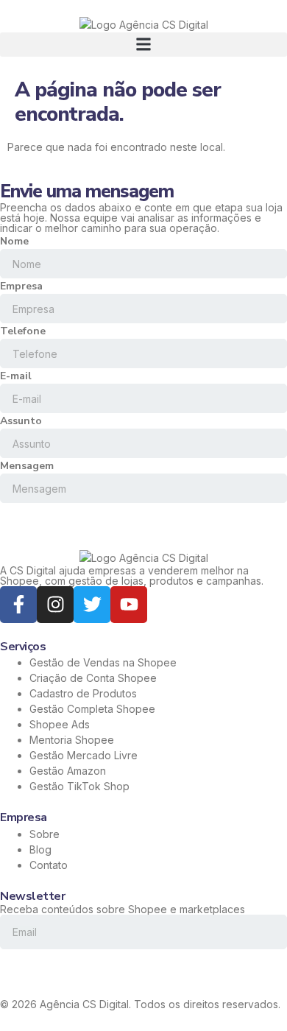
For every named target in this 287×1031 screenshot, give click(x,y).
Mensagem (27, 466)
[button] (143, 44)
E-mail (16, 376)
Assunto (21, 421)
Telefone (23, 331)
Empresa (21, 286)
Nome (14, 241)
